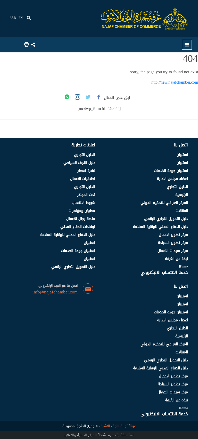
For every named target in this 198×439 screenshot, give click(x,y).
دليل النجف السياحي (79, 162)
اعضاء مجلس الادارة (172, 178)
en (21, 18)
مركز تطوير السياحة (173, 242)
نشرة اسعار (86, 170)
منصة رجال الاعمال (80, 218)
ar (13, 18)
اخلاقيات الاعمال (82, 178)
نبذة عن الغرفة (176, 258)
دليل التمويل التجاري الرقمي (166, 218)
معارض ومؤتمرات (82, 210)
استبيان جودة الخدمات (171, 170)
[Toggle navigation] (187, 45)
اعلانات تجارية (83, 145)
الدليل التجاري (177, 186)
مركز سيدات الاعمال (173, 250)
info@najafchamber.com (55, 292)
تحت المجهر (86, 194)
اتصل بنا (181, 145)
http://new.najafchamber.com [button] (174, 82)
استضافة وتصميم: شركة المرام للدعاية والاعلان (99, 435)
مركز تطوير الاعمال (173, 234)
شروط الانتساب (83, 202)
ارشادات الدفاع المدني (77, 226)
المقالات (182, 210)
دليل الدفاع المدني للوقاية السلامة (160, 226)
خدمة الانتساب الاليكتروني (164, 272)
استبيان (182, 154)
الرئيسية (181, 194)
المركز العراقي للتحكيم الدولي (164, 202)
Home (183, 266)
